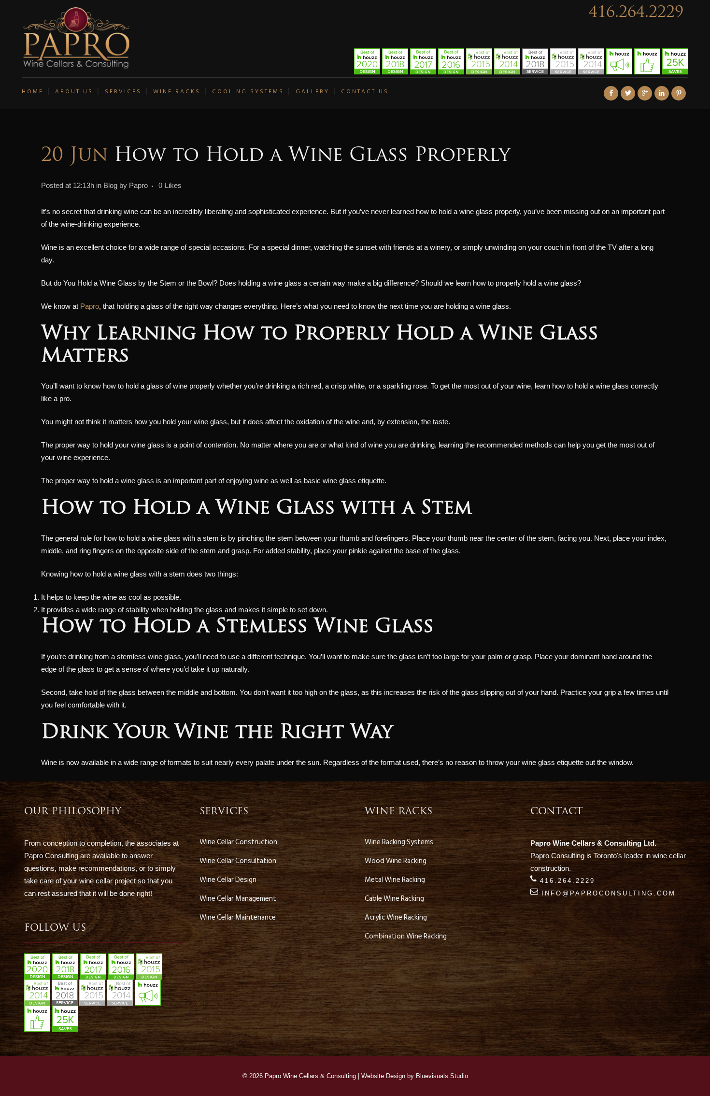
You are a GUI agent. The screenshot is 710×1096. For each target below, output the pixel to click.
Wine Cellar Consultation (237, 861)
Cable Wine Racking (394, 899)
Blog (110, 185)
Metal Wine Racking (395, 880)
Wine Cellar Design (227, 880)
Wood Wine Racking (395, 861)
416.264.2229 (636, 13)
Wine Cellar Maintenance (237, 917)
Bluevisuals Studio (442, 1076)
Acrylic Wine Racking (396, 917)
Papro (138, 185)
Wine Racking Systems (399, 842)
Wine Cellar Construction (238, 842)
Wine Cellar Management (237, 899)
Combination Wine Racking (406, 936)
